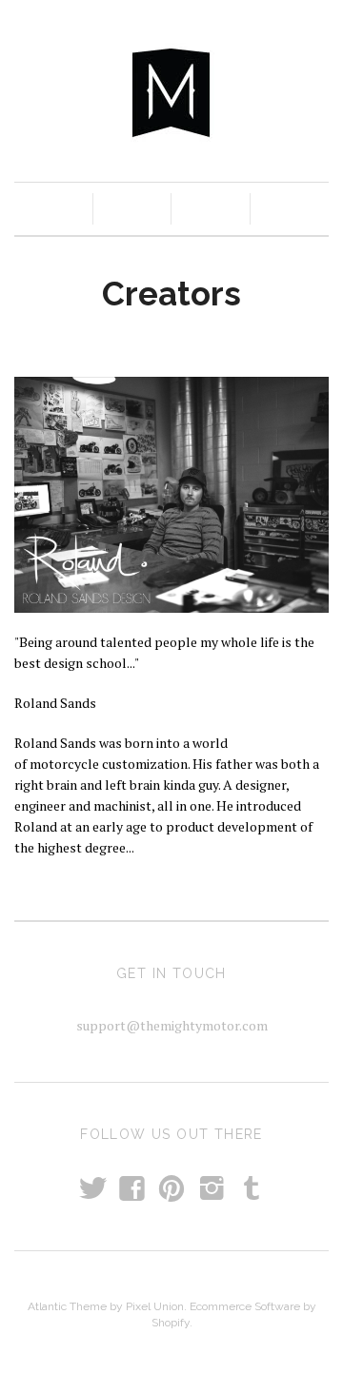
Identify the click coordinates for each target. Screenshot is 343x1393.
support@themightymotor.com (172, 1025)
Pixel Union (155, 1306)
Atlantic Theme (67, 1306)
